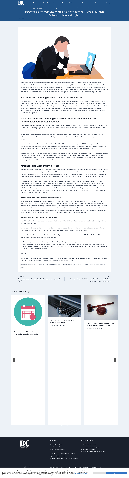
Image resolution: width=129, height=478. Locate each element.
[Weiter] (115, 360)
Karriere (69, 467)
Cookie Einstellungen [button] (99, 473)
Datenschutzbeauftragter (53, 264)
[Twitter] (21, 467)
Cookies (41, 264)
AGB (100, 467)
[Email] (32, 467)
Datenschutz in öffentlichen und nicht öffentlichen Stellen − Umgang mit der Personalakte (90, 278)
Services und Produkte (60, 3)
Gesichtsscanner (67, 264)
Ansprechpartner (56, 467)
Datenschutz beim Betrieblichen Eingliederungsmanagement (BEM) (39, 278)
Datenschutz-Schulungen (91, 447)
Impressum (90, 3)
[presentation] (28, 311)
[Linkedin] (25, 467)
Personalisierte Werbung (81, 264)
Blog (83, 3)
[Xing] (28, 467)
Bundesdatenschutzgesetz (29, 264)
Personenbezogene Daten (97, 264)
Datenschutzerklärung (102, 3)
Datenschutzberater (89, 445)
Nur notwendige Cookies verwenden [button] (116, 473)
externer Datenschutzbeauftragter (94, 451)
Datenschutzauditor (89, 449)
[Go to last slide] (14, 360)
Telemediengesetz (26, 268)
